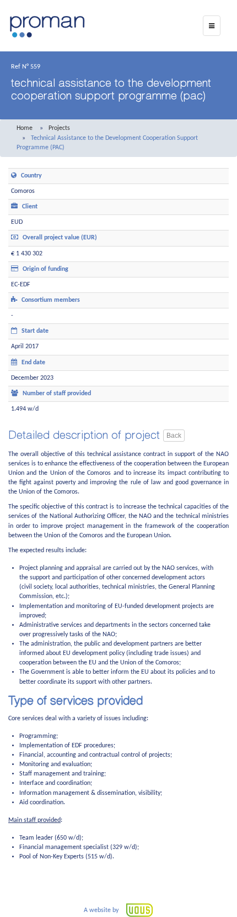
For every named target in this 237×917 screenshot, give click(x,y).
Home (25, 128)
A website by (102, 910)
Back (173, 435)
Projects (59, 128)
